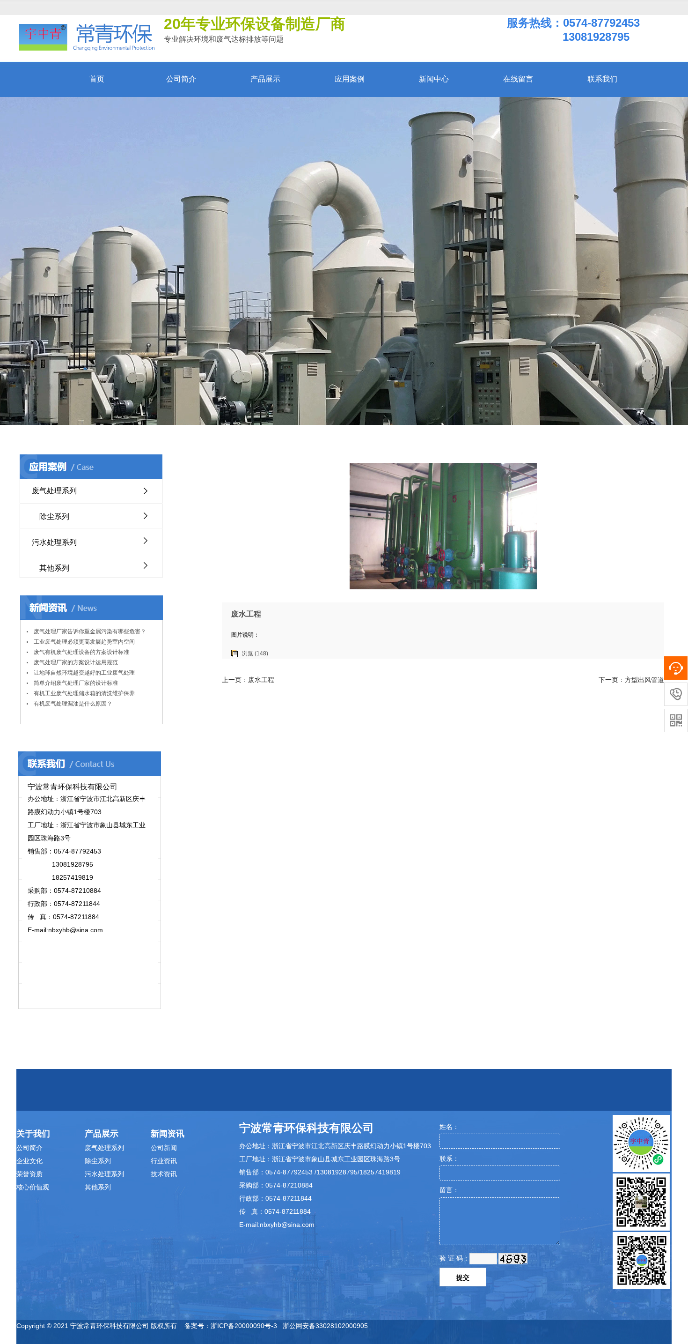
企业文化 (29, 1161)
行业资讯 (164, 1161)
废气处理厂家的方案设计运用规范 (76, 662)
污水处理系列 (54, 542)
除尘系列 (54, 516)
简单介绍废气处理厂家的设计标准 (76, 683)
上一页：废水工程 (248, 679)
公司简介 (181, 79)
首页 (96, 79)
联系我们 (602, 79)
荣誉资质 (29, 1174)
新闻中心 (434, 79)
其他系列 (54, 568)
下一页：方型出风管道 (631, 679)
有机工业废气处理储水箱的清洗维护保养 (84, 693)
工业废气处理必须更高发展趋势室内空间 (84, 642)
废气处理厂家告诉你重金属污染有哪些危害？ (90, 631)
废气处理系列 (54, 491)
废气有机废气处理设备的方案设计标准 (81, 652)
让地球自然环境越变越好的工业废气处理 (84, 672)
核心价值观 (32, 1187)
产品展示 (265, 79)
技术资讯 (164, 1174)
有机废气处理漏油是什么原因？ (73, 703)
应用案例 (350, 79)
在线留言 (518, 79)
